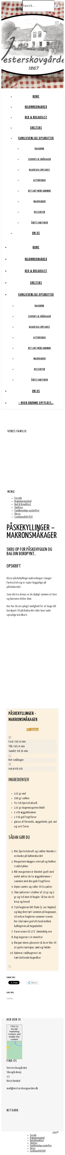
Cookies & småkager (39, 159)
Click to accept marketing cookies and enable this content (14, 1033)
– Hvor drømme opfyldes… (36, 403)
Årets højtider (39, 222)
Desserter (39, 212)
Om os (36, 233)
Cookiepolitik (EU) (23, 517)
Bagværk (39, 148)
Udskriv (34, 729)
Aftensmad (39, 180)
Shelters (36, 127)
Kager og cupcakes (39, 170)
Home (36, 96)
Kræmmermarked (36, 107)
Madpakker (39, 201)
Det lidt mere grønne (39, 191)
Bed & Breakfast (36, 117)
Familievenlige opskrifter (36, 138)
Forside (18, 498)
